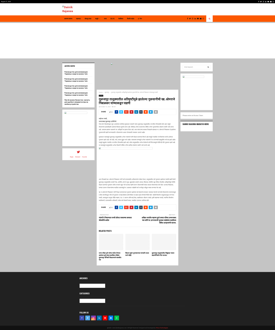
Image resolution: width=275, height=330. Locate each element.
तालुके (96, 18)
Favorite (84, 157)
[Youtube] (198, 18)
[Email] (201, 18)
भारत (105, 18)
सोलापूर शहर (88, 18)
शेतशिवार (120, 18)
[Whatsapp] (204, 18)
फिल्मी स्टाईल (130, 18)
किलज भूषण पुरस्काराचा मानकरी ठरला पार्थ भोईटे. (137, 254)
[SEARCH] (208, 67)
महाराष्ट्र (78, 18)
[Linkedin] (195, 18)
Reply (71, 157)
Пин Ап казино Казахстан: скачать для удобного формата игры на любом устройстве (77, 102)
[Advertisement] (137, 38)
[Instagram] (193, 18)
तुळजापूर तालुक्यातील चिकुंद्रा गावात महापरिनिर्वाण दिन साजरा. (163, 254)
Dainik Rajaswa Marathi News (196, 124)
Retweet (77, 157)
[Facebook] (188, 18)
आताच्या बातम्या (68, 18)
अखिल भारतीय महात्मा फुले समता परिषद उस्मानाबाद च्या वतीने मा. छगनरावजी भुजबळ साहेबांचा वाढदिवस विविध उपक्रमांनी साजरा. (159, 220)
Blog (113, 18)
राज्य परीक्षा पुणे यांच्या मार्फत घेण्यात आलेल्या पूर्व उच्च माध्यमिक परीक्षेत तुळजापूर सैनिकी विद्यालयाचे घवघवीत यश (110, 256)
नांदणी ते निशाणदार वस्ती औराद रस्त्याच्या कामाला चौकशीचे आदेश (115, 219)
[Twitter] (190, 18)
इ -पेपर (140, 18)
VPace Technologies (162, 328)
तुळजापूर (101, 95)
